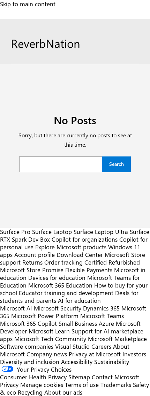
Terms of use (82, 384)
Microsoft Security (57, 308)
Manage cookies (41, 384)
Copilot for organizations (85, 239)
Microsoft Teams (102, 316)
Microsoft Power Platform (44, 316)
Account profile (34, 254)
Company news (47, 354)
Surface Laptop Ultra (101, 231)
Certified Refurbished (112, 262)
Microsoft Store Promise (31, 270)
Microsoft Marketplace (117, 338)
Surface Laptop (52, 231)
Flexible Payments (88, 270)
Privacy (10, 384)
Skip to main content (27, 4)
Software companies (26, 346)
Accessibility (76, 361)
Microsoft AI (16, 308)
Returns (32, 262)
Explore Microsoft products (70, 247)
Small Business (78, 323)
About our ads (63, 392)
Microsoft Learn (49, 331)
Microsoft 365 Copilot (28, 323)
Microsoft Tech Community (50, 338)
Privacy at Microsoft (95, 354)
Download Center (80, 254)
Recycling (30, 392)
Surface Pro (15, 231)
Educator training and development (66, 293)
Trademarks (115, 384)
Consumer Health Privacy (33, 377)
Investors (134, 354)
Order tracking (63, 262)
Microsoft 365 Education (60, 285)
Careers (101, 346)
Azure (106, 323)
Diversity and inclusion (29, 361)
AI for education (79, 300)
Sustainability (111, 361)
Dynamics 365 (101, 308)
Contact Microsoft (115, 377)
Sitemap (79, 377)
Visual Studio (72, 346)
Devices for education (56, 277)
